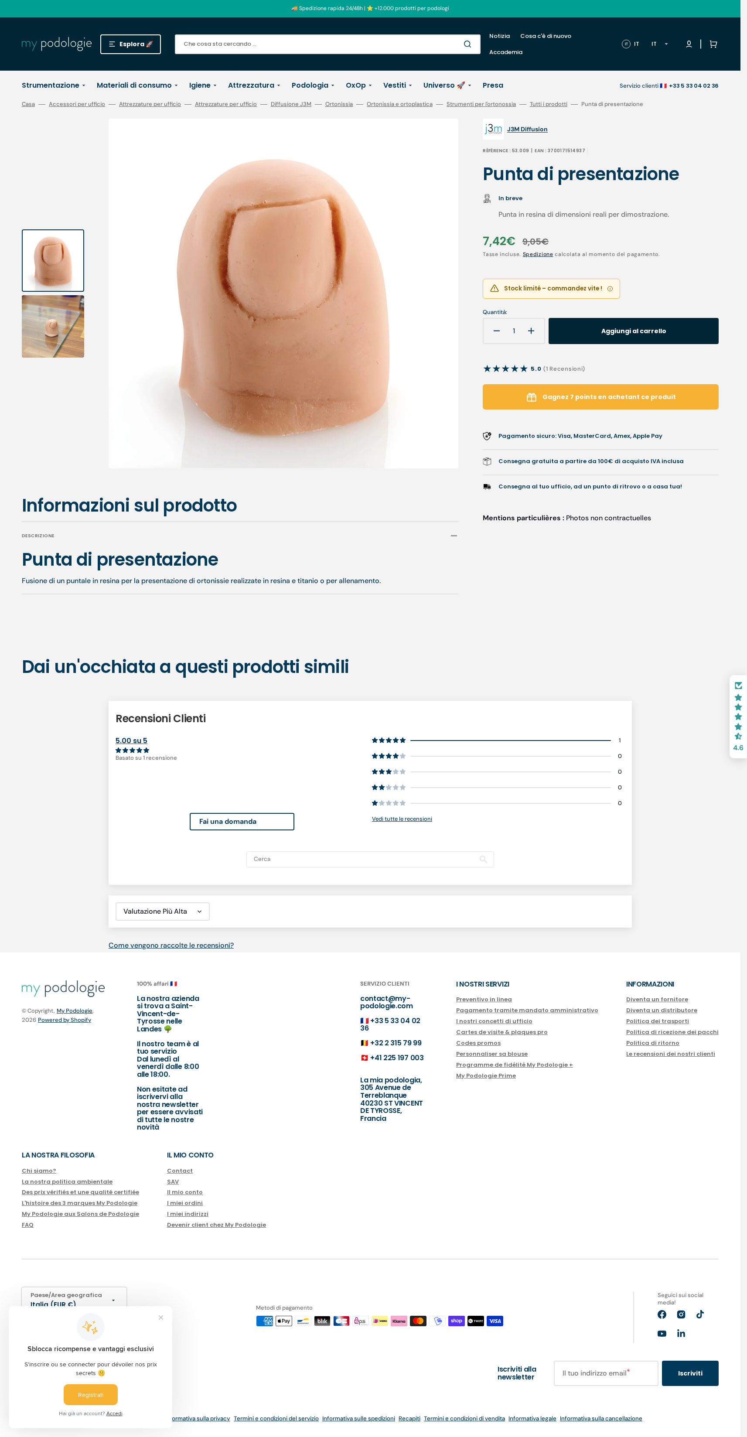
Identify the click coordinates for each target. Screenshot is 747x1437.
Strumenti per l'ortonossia (481, 104)
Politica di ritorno (652, 1043)
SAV (173, 1182)
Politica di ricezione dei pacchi (672, 1032)
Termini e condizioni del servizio (276, 1418)
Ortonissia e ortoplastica (400, 104)
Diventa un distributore (661, 1010)
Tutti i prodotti (548, 104)
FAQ (28, 1225)
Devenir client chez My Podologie (216, 1225)
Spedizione (538, 254)
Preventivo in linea (484, 1000)
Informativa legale (532, 1418)
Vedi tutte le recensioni (402, 819)
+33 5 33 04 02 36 (390, 1025)
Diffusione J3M (291, 104)
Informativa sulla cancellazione (601, 1418)
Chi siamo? (39, 1171)
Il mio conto (185, 1192)
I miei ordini (185, 1203)
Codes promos (478, 1043)
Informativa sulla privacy (197, 1418)
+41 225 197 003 (396, 1058)
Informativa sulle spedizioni (358, 1418)
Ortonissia (339, 104)
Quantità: (495, 312)
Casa (28, 104)
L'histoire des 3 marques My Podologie (79, 1203)
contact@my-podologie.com (386, 1002)
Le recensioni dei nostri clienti (670, 1054)
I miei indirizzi (187, 1214)
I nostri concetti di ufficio (494, 1021)
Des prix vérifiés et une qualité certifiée (80, 1192)
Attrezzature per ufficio (150, 104)
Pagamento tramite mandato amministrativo (527, 1010)
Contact (180, 1171)
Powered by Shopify (64, 1020)
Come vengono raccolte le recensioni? (171, 945)
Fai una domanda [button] (227, 821)
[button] (711, 44)
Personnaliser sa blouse (492, 1054)
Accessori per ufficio (77, 104)
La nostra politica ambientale (67, 1182)
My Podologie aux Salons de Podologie (80, 1214)
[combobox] (328, 44)
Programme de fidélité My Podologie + (514, 1065)
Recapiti (409, 1418)
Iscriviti (690, 1373)
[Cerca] (469, 44)
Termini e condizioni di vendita (464, 1418)
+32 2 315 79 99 (395, 1043)
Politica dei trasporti (657, 1021)
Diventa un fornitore (657, 1000)
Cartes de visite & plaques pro (502, 1032)
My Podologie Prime (486, 1076)
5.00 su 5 (131, 741)
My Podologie (74, 1010)
